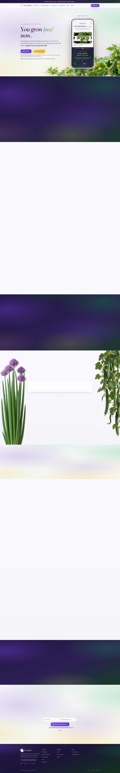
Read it (60, 472)
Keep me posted (60, 676)
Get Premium (75, 583)
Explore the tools (38, 51)
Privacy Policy (49, 672)
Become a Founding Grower (60, 523)
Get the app (95, 5)
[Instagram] (22, 763)
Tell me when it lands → (50, 58)
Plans (67, 5)
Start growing (26, 51)
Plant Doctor (36, 5)
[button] (33, 282)
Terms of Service (76, 754)
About (72, 5)
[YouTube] (25, 763)
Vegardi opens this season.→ (60, 1)
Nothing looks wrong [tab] (90, 112)
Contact (58, 757)
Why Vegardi (62, 5)
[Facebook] (31, 763)
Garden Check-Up (46, 754)
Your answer (28, 127)
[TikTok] (28, 763)
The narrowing (28, 120)
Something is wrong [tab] (72, 112)
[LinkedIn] (33, 763)
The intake (26, 117)
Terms (42, 672)
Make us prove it (66, 715)
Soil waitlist (44, 762)
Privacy (60, 679)
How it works (54, 5)
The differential (28, 123)
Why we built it (60, 754)
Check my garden (45, 5)
